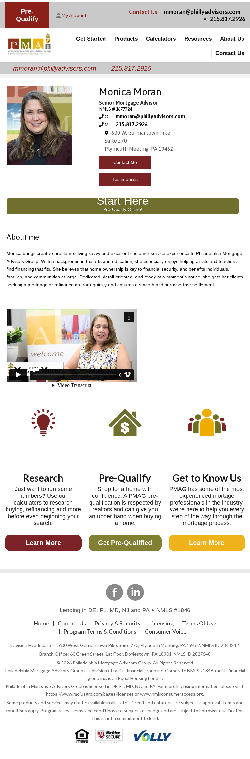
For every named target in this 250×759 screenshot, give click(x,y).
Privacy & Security (117, 623)
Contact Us (229, 53)
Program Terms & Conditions (99, 631)
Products (126, 39)
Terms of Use (199, 623)
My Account (74, 15)
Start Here (122, 205)
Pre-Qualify (27, 15)
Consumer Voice (166, 631)
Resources (198, 39)
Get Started (91, 39)
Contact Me (125, 162)
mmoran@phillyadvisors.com (202, 11)
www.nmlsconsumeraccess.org (171, 694)
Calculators (161, 39)
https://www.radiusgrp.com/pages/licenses (90, 694)
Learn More (43, 542)
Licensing (161, 623)
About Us (232, 39)
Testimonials (125, 179)
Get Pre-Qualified (125, 542)
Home (41, 623)
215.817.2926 (227, 18)
